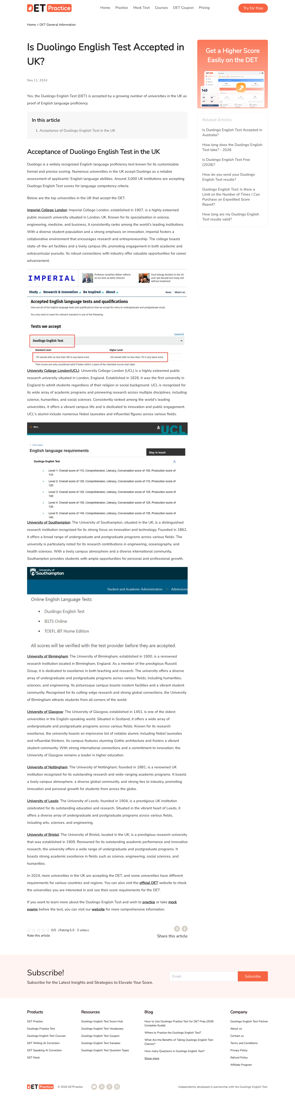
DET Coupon (183, 7)
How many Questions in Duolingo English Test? (174, 1051)
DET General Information (58, 24)
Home (105, 7)
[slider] (59, 930)
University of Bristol (43, 834)
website (98, 909)
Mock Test (141, 7)
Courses (161, 7)
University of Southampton (48, 522)
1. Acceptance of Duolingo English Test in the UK (75, 130)
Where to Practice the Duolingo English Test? (172, 1033)
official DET (148, 882)
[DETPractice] (49, 8)
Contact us (237, 1036)
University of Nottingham (47, 767)
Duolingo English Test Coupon (100, 1036)
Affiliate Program (241, 1065)
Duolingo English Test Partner (249, 1021)
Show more (151, 1058)
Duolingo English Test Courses (46, 1036)
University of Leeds (42, 800)
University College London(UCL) (53, 370)
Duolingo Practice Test (41, 1029)
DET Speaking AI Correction (44, 1050)
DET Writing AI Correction (43, 1043)
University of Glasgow (45, 711)
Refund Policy (239, 1057)
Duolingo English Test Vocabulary (102, 1029)
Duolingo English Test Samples (100, 1043)
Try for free (253, 8)
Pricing (204, 7)
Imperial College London (47, 210)
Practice (121, 7)
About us (236, 1029)
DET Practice (35, 1021)
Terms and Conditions (244, 1043)
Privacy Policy (238, 1050)
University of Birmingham (47, 656)
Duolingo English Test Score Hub (102, 1021)
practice (148, 902)
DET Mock (33, 1057)
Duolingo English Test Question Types (105, 1050)
